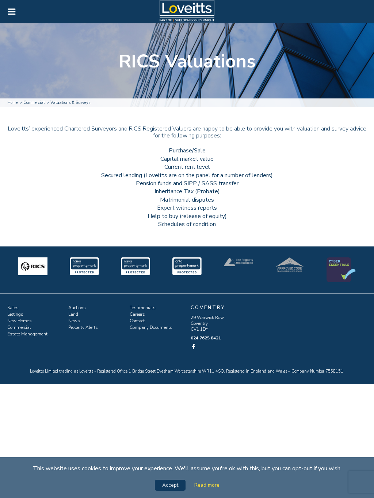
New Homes (19, 321)
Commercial (19, 327)
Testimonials (143, 308)
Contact (137, 321)
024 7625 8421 (206, 338)
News (74, 321)
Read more (207, 485)
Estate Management (27, 334)
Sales (13, 308)
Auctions (77, 308)
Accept (170, 485)
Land (73, 314)
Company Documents (151, 327)
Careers (137, 314)
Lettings (15, 314)
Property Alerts (83, 327)
